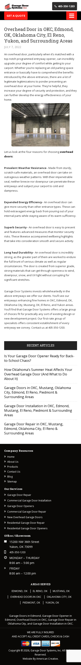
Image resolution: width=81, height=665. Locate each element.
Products (12, 466)
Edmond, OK (19, 591)
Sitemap (12, 481)
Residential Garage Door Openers (27, 528)
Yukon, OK (52, 602)
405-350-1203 (66, 6)
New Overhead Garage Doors (24, 517)
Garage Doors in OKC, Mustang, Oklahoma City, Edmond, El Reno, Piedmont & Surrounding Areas (37, 392)
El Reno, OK (40, 591)
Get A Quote (16, 16)
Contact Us (13, 471)
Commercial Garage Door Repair (26, 511)
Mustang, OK (61, 591)
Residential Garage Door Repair (26, 523)
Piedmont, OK (31, 602)
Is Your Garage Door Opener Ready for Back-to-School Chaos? (39, 358)
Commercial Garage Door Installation (29, 500)
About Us (12, 461)
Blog (10, 476)
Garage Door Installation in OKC (53, 623)
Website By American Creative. (41, 658)
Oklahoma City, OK (59, 597)
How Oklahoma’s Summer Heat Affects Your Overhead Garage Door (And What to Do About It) (38, 374)
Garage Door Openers (20, 506)
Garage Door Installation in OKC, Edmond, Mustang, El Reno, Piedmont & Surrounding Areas (38, 410)
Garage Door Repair (19, 495)
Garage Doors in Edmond (25, 616)
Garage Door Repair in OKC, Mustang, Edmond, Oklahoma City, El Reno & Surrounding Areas (33, 428)
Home (11, 457)
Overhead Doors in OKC (25, 597)
